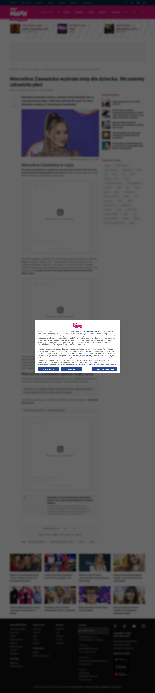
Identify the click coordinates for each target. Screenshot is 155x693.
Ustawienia (48, 369)
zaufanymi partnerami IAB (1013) (56, 331)
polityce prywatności (83, 356)
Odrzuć (71, 369)
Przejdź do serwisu (104, 369)
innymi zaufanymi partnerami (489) (83, 331)
